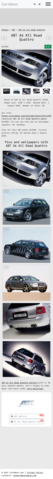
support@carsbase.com (24, 475)
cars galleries (35, 388)
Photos (5, 30)
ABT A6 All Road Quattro (31, 30)
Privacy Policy (35, 472)
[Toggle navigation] (47, 4)
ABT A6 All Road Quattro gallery (20, 382)
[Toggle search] (34, 4)
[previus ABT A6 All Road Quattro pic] (4, 38)
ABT (13, 30)
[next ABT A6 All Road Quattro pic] (48, 38)
